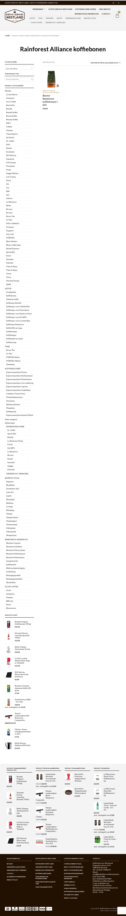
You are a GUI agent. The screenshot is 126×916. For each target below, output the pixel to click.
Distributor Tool (12, 489)
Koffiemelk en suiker (14, 339)
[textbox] (19, 68)
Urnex (8, 274)
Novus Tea (10, 216)
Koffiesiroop (11, 342)
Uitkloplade (11, 532)
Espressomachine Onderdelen (18, 390)
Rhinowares (11, 608)
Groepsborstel (12, 561)
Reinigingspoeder (13, 575)
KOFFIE (32, 18)
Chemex (9, 130)
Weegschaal (11, 535)
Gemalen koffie (12, 299)
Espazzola (10, 159)
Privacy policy (12, 880)
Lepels (9, 496)
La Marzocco (11, 202)
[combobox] (19, 68)
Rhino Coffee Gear (13, 245)
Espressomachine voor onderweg (19, 383)
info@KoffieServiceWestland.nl (106, 874)
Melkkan (9, 503)
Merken (8, 91)
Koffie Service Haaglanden (74, 891)
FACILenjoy (11, 163)
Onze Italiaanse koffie (43, 887)
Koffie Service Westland (60, 9)
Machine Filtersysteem (15, 550)
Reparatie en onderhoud (87, 14)
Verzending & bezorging (16, 867)
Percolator (10, 401)
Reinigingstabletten (14, 579)
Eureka (9, 148)
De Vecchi (10, 137)
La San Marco (11, 95)
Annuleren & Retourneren (16, 870)
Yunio (8, 277)
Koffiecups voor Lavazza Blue (18, 321)
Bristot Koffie (11, 116)
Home (7, 36)
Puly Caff (10, 234)
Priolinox (10, 227)
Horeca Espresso (70, 888)
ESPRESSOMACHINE (73, 18)
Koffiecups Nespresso (15, 324)
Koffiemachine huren (85, 9)
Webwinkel (38, 9)
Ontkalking (11, 572)
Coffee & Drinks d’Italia (72, 864)
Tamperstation (12, 517)
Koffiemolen (11, 412)
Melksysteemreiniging (15, 568)
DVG (8, 145)
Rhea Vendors (11, 241)
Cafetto (9, 127)
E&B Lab (9, 601)
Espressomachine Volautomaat (19, 379)
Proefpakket (11, 292)
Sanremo (10, 259)
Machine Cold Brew (14, 547)
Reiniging (10, 510)
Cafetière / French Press (15, 394)
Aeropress (10, 98)
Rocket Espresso (12, 249)
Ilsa (7, 188)
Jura (7, 195)
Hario (8, 180)
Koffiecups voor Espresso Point (19, 314)
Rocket (10, 459)
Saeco (8, 256)
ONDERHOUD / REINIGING (55, 22)
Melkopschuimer (13, 404)
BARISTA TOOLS (90, 18)
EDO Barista (11, 155)
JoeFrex (9, 198)
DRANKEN (49, 18)
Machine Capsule (13, 543)
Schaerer (9, 263)
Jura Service (104, 9)
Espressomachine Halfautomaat (19, 376)
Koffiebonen (11, 296)
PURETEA (10, 238)
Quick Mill (10, 252)
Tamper (9, 514)
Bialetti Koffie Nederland (73, 867)
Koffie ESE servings (14, 328)
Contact (106, 14)
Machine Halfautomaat (15, 554)
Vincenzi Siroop (12, 281)
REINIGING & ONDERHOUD (16, 539)
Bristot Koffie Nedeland (73, 870)
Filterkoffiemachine (14, 397)
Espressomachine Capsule (17, 387)
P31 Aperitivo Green (71, 894)
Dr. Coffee (10, 141)
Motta (8, 205)
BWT (8, 123)
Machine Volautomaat (15, 557)
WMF (8, 284)
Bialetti (9, 109)
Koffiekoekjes (11, 332)
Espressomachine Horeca (16, 372)
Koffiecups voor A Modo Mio (18, 307)
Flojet (8, 170)
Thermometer (11, 525)
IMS (8, 191)
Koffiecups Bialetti (13, 303)
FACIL (10, 444)
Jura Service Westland (44, 867)
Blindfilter (10, 485)
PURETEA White (13, 361)
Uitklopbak (11, 528)
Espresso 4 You (69, 885)
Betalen (10, 864)
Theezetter (10, 364)
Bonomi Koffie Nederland (73, 873)
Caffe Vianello (69, 882)
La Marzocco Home (15, 441)
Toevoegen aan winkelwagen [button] (58, 86)
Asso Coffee (11, 102)
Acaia (8, 590)
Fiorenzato (10, 166)
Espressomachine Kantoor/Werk (19, 415)
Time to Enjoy (11, 266)
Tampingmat (11, 521)
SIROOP (59, 18)
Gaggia (10, 466)
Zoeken (32, 79)
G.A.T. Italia (11, 177)
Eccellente (10, 152)
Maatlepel (10, 499)
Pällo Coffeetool (12, 223)
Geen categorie (11, 419)
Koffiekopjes (11, 335)
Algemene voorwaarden (16, 876)
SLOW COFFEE (36, 22)
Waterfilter (11, 582)
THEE (40, 18)
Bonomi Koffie (12, 120)
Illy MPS (11, 448)
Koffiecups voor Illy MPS (16, 317)
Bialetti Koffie (11, 112)
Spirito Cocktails (70, 898)
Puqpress (10, 231)
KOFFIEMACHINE (12, 369)
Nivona (9, 209)
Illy (7, 184)
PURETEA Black (13, 357)
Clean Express (12, 134)
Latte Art (10, 492)
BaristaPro (10, 105)
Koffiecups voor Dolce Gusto (17, 310)
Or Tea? (9, 220)
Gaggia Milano (12, 173)
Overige (9, 507)
